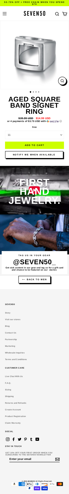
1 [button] (30, 92)
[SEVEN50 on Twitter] (19, 439)
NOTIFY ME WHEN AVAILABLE (34, 154)
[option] (34, 55)
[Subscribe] (57, 459)
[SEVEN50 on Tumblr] (31, 439)
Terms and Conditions (16, 359)
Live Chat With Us (14, 376)
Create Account (13, 409)
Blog (7, 326)
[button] (34, 121)
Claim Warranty (13, 423)
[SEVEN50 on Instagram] (8, 439)
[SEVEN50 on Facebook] (13, 439)
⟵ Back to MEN (34, 279)
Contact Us (10, 333)
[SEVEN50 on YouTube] (37, 439)
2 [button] (33, 92)
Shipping (9, 396)
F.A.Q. (8, 383)
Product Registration (15, 416)
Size (34, 127)
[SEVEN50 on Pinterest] (25, 439)
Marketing (10, 346)
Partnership (11, 339)
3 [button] (36, 92)
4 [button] (39, 92)
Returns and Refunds (15, 403)
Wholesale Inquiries (15, 353)
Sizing (8, 390)
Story (8, 313)
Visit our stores (12, 319)
